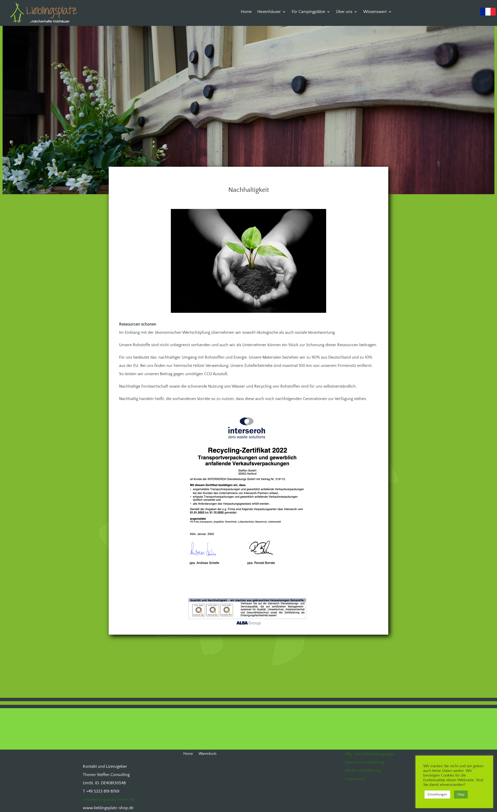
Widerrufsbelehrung (363, 770)
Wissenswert (375, 12)
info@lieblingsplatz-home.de (108, 799)
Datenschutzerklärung (364, 762)
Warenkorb (207, 754)
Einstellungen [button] (437, 794)
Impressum (355, 779)
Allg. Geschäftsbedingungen (370, 754)
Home (246, 12)
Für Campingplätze (308, 12)
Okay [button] (461, 794)
